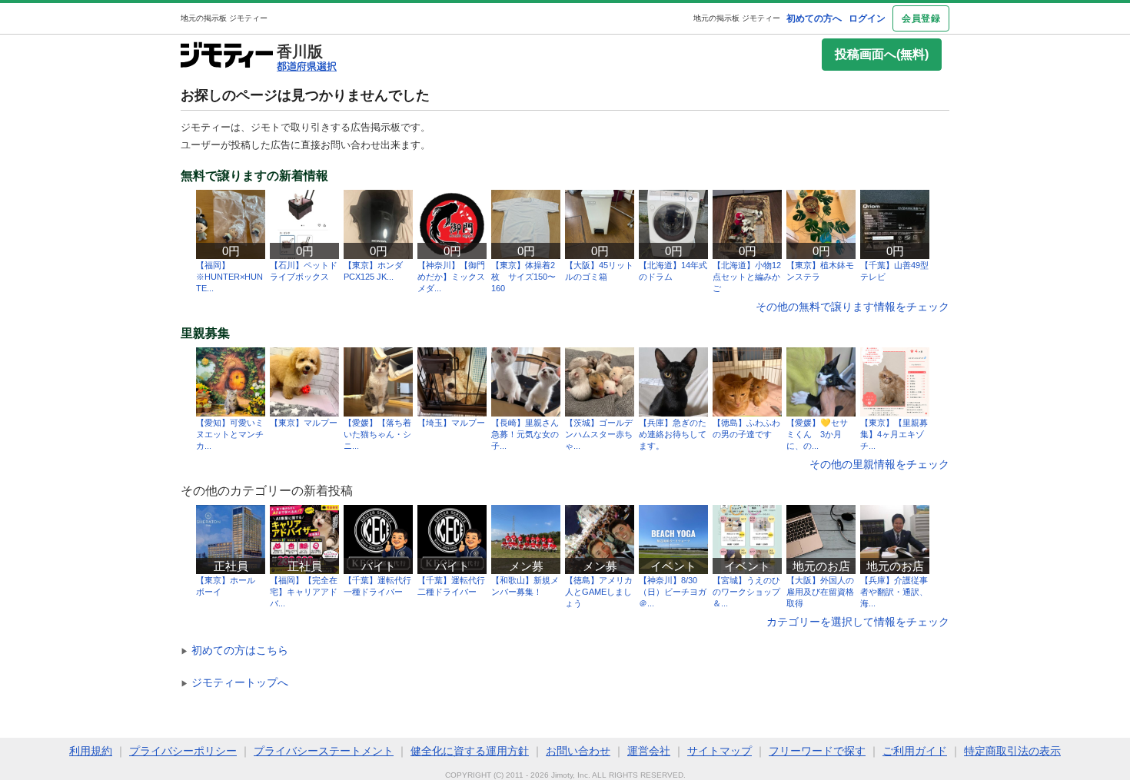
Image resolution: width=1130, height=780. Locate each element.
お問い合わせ (578, 751)
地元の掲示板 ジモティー (736, 18)
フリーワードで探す (817, 751)
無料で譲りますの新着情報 (254, 176)
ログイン (867, 18)
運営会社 (648, 751)
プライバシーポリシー (183, 751)
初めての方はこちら (234, 650)
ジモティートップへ (234, 682)
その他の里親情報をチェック (879, 464)
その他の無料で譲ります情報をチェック (852, 306)
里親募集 (205, 333)
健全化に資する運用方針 (469, 751)
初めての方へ (814, 18)
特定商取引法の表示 (1012, 751)
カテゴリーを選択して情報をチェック (857, 621)
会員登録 (921, 18)
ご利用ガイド (914, 751)
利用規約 (90, 751)
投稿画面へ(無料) (882, 54)
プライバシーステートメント (324, 751)
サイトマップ (719, 751)
